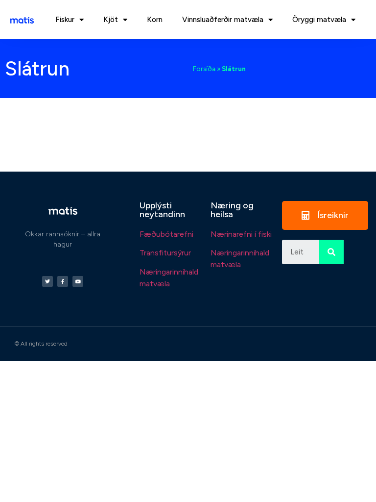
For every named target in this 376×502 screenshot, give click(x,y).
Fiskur (64, 19)
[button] (325, 215)
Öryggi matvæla (319, 19)
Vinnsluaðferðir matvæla (222, 19)
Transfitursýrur (165, 252)
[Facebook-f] (62, 281)
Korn (155, 19)
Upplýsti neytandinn (162, 210)
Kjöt (110, 19)
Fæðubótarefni (166, 234)
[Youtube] (77, 281)
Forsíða (204, 69)
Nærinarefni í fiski (241, 234)
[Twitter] (47, 281)
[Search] (331, 252)
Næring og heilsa (232, 210)
